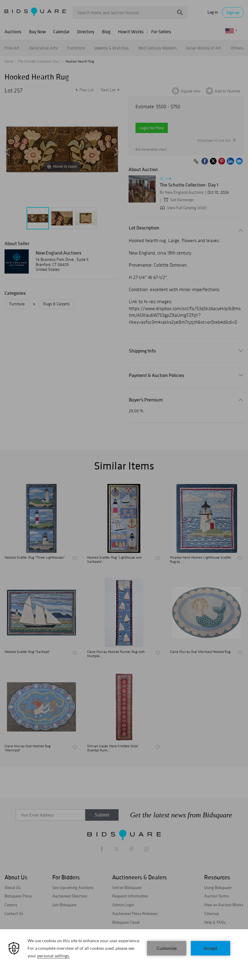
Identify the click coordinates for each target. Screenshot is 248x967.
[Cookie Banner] (124, 948)
